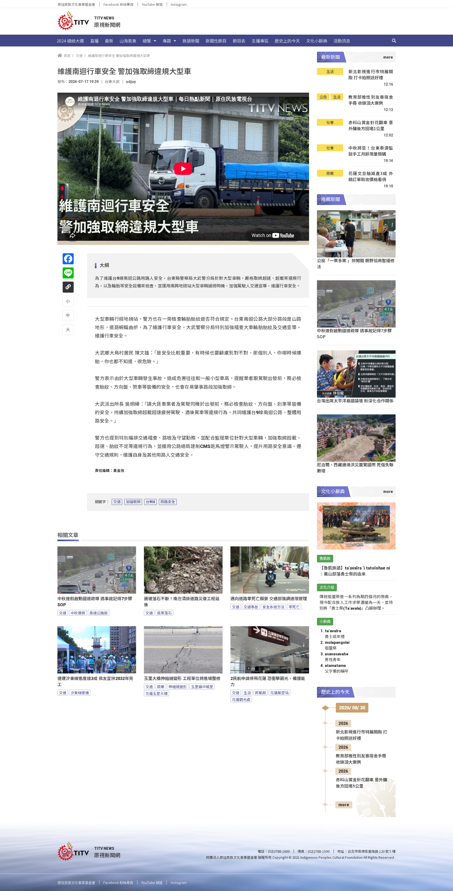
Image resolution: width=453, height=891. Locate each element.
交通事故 (251, 606)
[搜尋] (394, 40)
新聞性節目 (216, 41)
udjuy (131, 82)
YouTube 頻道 (152, 4)
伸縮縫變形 (178, 686)
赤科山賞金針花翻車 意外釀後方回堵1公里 (370, 125)
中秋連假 (78, 612)
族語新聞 (190, 41)
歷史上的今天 (287, 41)
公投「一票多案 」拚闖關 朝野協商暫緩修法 (356, 263)
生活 (247, 692)
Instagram (179, 4)
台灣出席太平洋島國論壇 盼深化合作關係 (355, 400)
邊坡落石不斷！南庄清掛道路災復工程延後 (181, 601)
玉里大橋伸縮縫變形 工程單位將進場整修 (182, 678)
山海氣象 (128, 41)
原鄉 (160, 686)
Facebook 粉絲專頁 (118, 4)
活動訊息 (341, 41)
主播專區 (260, 41)
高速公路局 (98, 612)
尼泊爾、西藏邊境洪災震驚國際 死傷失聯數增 (355, 467)
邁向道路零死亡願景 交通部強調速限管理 (268, 598)
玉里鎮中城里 (202, 686)
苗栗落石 (164, 612)
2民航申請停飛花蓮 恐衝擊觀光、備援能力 (267, 681)
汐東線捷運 (80, 692)
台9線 (150, 502)
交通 (117, 502)
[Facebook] (68, 258)
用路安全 (167, 502)
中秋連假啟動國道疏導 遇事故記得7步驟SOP (94, 601)
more (343, 804)
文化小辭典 (316, 41)
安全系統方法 (273, 606)
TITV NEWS (104, 18)
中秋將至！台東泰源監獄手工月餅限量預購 (370, 151)
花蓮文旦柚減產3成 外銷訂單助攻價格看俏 (370, 176)
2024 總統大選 (70, 41)
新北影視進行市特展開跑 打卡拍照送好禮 (370, 74)
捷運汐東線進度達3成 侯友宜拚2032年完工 (95, 681)
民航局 (260, 692)
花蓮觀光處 (241, 699)
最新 (109, 41)
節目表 (239, 41)
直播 (94, 41)
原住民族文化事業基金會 (76, 4)
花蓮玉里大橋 (156, 693)
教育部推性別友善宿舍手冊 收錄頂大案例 (370, 100)
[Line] (68, 272)
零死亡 (294, 606)
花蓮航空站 (279, 692)
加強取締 (133, 502)
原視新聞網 (107, 24)
